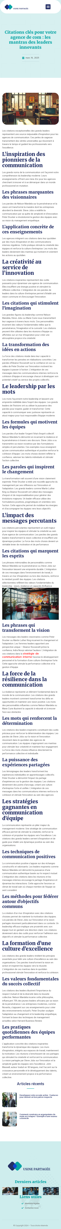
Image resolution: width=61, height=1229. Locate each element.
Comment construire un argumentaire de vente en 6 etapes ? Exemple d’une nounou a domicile (38, 1116)
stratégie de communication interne (20, 655)
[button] (48, 6)
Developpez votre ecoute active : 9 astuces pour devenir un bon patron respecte (39, 1096)
